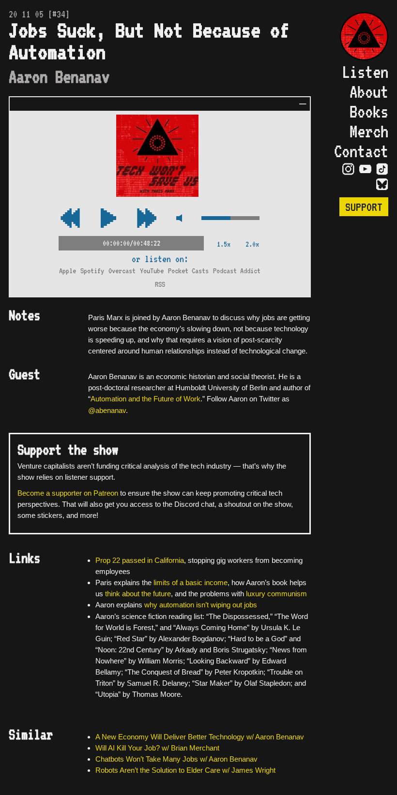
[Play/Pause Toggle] (108, 218)
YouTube (152, 270)
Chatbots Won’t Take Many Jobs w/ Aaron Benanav (176, 759)
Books (369, 111)
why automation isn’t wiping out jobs (200, 605)
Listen (365, 72)
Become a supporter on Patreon (67, 493)
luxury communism (276, 593)
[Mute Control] (178, 218)
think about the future (138, 593)
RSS (160, 284)
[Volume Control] (230, 218)
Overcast (122, 270)
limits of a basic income (190, 582)
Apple (67, 270)
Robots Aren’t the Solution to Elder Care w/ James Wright (185, 770)
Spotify (92, 270)
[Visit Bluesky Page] (382, 184)
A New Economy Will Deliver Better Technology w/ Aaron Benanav (199, 737)
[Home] (359, 37)
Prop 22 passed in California (139, 560)
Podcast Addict (236, 270)
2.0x (252, 244)
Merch (369, 131)
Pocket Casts (188, 270)
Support (363, 206)
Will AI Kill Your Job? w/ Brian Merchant (157, 748)
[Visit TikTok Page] (382, 169)
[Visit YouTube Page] (365, 169)
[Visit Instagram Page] (348, 169)
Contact (361, 151)
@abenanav (107, 410)
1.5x (223, 244)
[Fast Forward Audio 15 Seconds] (70, 218)
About (369, 92)
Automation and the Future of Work (145, 399)
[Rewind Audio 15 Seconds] (146, 218)
